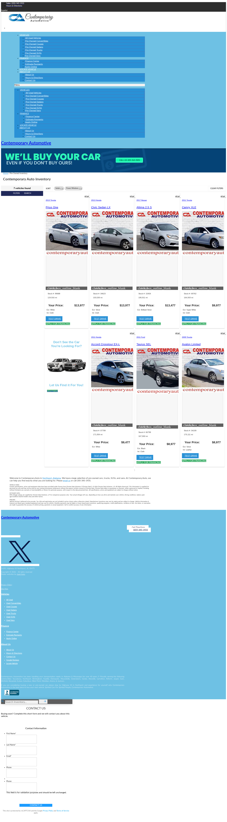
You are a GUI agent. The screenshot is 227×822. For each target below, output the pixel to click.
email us (66, 481)
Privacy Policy (6, 585)
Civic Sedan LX (100, 207)
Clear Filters (216, 188)
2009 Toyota (187, 337)
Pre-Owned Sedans (34, 47)
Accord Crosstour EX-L (105, 344)
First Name (11, 734)
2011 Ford (140, 337)
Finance (24, 58)
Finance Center (32, 61)
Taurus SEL (143, 344)
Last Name (11, 745)
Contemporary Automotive (26, 143)
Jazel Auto (21, 574)
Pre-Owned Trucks (33, 50)
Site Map (4, 589)
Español (4, 10)
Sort (48, 189)
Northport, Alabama (51, 478)
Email (8, 756)
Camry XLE (189, 207)
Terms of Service (63, 811)
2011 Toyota (187, 200)
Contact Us (30, 80)
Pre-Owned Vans (32, 56)
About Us (25, 72)
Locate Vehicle (28, 125)
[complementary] (219, 814)
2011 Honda (96, 337)
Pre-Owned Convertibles (36, 41)
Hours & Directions (34, 78)
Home (5, 173)
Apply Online (31, 122)
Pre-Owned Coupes (34, 44)
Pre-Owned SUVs (33, 53)
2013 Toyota (51, 200)
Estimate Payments (34, 64)
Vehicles (24, 35)
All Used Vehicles (33, 38)
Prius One (52, 207)
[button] (79, 85)
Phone (8, 767)
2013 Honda (96, 200)
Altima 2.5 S (144, 207)
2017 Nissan (141, 200)
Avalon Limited (191, 344)
